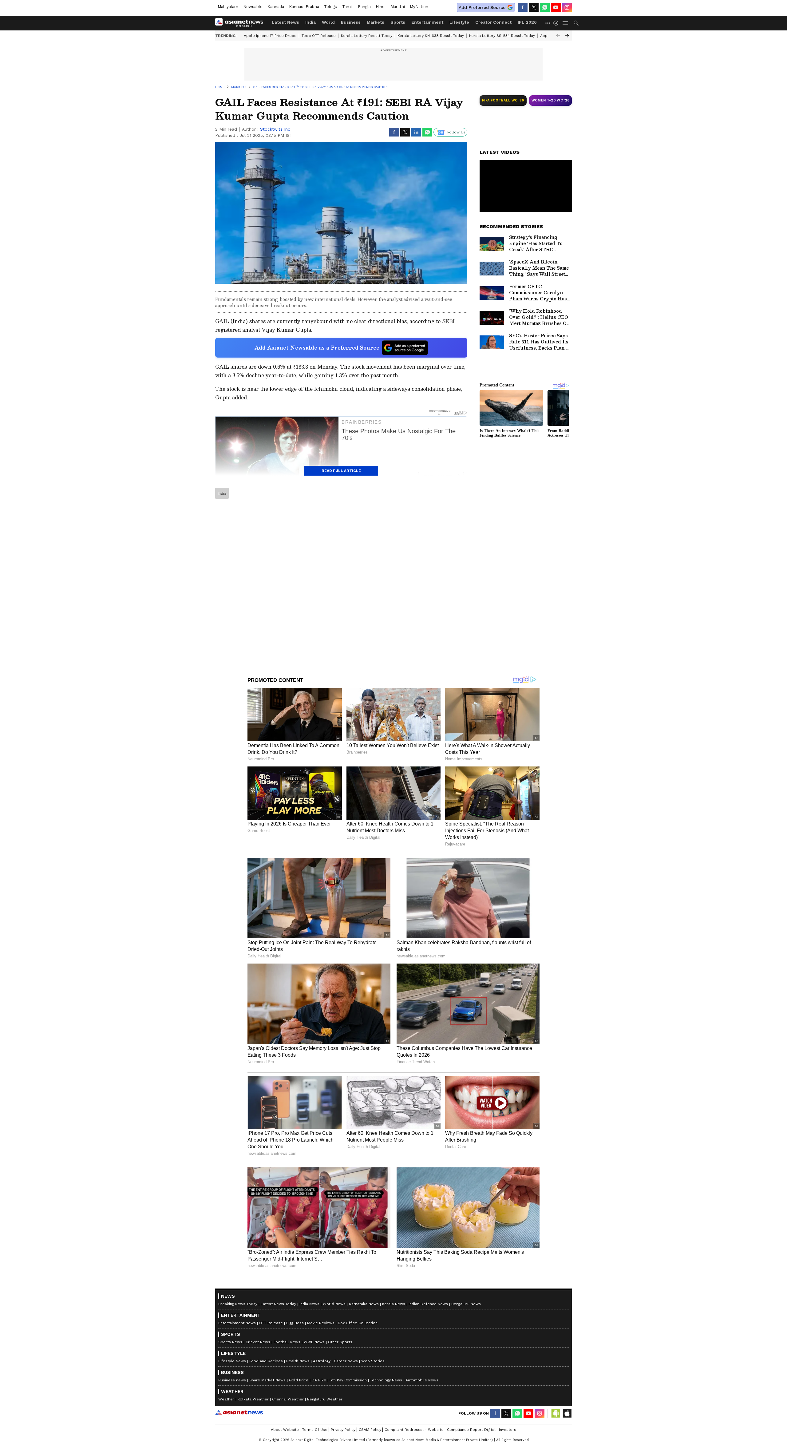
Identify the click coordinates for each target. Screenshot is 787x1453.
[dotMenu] (548, 23)
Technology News (386, 1380)
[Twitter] (534, 7)
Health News (298, 1361)
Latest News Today (278, 1304)
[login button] (557, 23)
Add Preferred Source (482, 7)
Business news (232, 1380)
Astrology (321, 1361)
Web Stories (373, 1361)
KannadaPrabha (304, 6)
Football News (287, 1342)
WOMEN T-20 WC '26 (551, 100)
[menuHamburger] (566, 23)
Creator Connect (493, 22)
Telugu (330, 6)
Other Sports (340, 1342)
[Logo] (241, 23)
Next (567, 35)
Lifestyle (459, 22)
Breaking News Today (237, 1304)
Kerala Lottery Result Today (366, 36)
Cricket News (258, 1342)
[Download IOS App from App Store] (567, 1413)
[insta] (567, 7)
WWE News (314, 1342)
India (310, 22)
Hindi (381, 6)
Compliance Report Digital (471, 1429)
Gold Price (298, 1380)
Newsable (253, 6)
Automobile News (421, 1380)
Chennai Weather (288, 1399)
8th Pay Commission (348, 1380)
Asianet (239, 1412)
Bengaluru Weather (324, 1399)
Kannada (275, 6)
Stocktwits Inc (275, 129)
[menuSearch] (576, 23)
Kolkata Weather (253, 1399)
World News (334, 1304)
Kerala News (393, 1304)
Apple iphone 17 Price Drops (270, 36)
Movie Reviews (320, 1323)
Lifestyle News (232, 1361)
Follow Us (456, 132)
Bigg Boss (295, 1323)
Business (351, 22)
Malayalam (228, 6)
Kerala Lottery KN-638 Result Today (430, 36)
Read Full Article (341, 471)
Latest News (285, 22)
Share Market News (267, 1380)
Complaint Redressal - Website (414, 1429)
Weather (226, 1399)
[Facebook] (523, 7)
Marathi (397, 6)
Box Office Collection (358, 1323)
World (328, 22)
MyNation (419, 6)
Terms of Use (314, 1429)
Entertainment (427, 22)
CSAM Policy (370, 1429)
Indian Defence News (428, 1304)
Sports (397, 22)
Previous (558, 35)
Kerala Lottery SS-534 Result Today (502, 36)
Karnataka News (364, 1304)
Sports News (230, 1342)
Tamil (347, 6)
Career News (346, 1361)
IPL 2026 (527, 22)
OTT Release (271, 1323)
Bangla (364, 6)
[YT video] (556, 7)
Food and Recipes (266, 1361)
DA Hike (319, 1380)
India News (309, 1304)
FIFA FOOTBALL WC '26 (503, 100)
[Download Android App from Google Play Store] (556, 1413)
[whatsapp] (545, 7)
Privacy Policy (343, 1429)
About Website (285, 1429)
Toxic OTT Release (319, 36)
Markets (375, 22)
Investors (507, 1429)
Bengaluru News (466, 1304)
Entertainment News (237, 1323)
